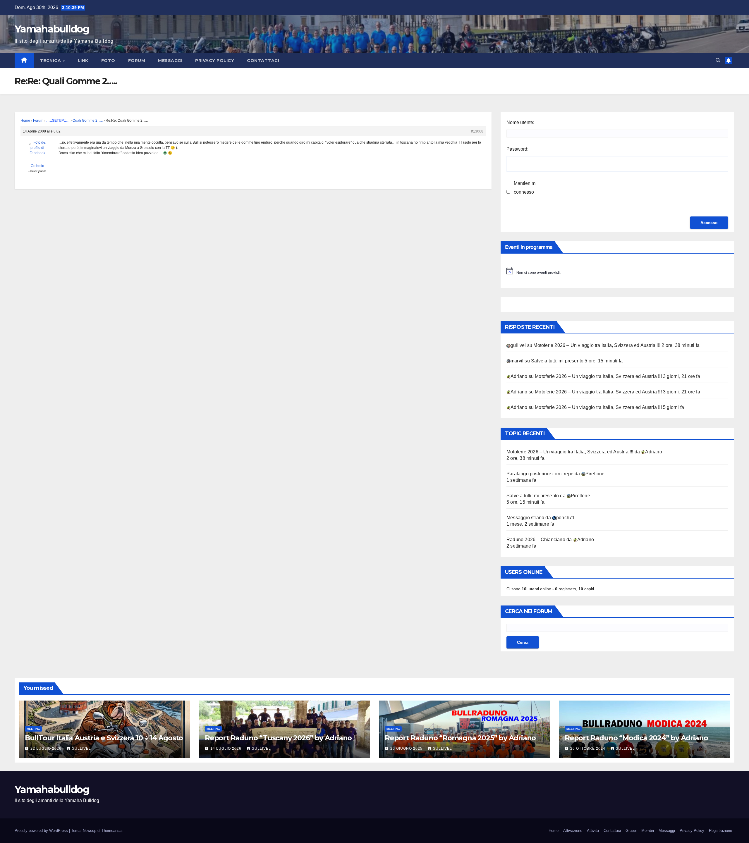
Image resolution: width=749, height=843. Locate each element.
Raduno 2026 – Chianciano (535, 539)
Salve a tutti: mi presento (557, 360)
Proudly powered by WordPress (42, 830)
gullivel (81, 748)
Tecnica (51, 60)
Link (83, 60)
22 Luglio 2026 (46, 748)
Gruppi (631, 830)
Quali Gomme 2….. (88, 120)
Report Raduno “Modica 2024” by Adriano (637, 738)
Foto (108, 60)
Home (25, 120)
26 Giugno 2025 (407, 748)
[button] (718, 60)
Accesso (709, 222)
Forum (136, 60)
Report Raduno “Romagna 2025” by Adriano (460, 738)
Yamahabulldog (52, 29)
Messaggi (170, 60)
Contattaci (263, 60)
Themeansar (112, 830)
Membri (647, 830)
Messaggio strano (525, 517)
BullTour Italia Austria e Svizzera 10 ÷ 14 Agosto (104, 738)
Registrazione (720, 830)
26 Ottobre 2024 (588, 748)
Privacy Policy (214, 60)
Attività (593, 830)
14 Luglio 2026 (226, 748)
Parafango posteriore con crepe (539, 473)
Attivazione (572, 830)
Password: (517, 149)
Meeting (33, 728)
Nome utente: (520, 122)
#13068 (477, 131)
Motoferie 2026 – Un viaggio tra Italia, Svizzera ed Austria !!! (596, 345)
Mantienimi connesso (525, 188)
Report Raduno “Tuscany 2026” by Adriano (278, 738)
